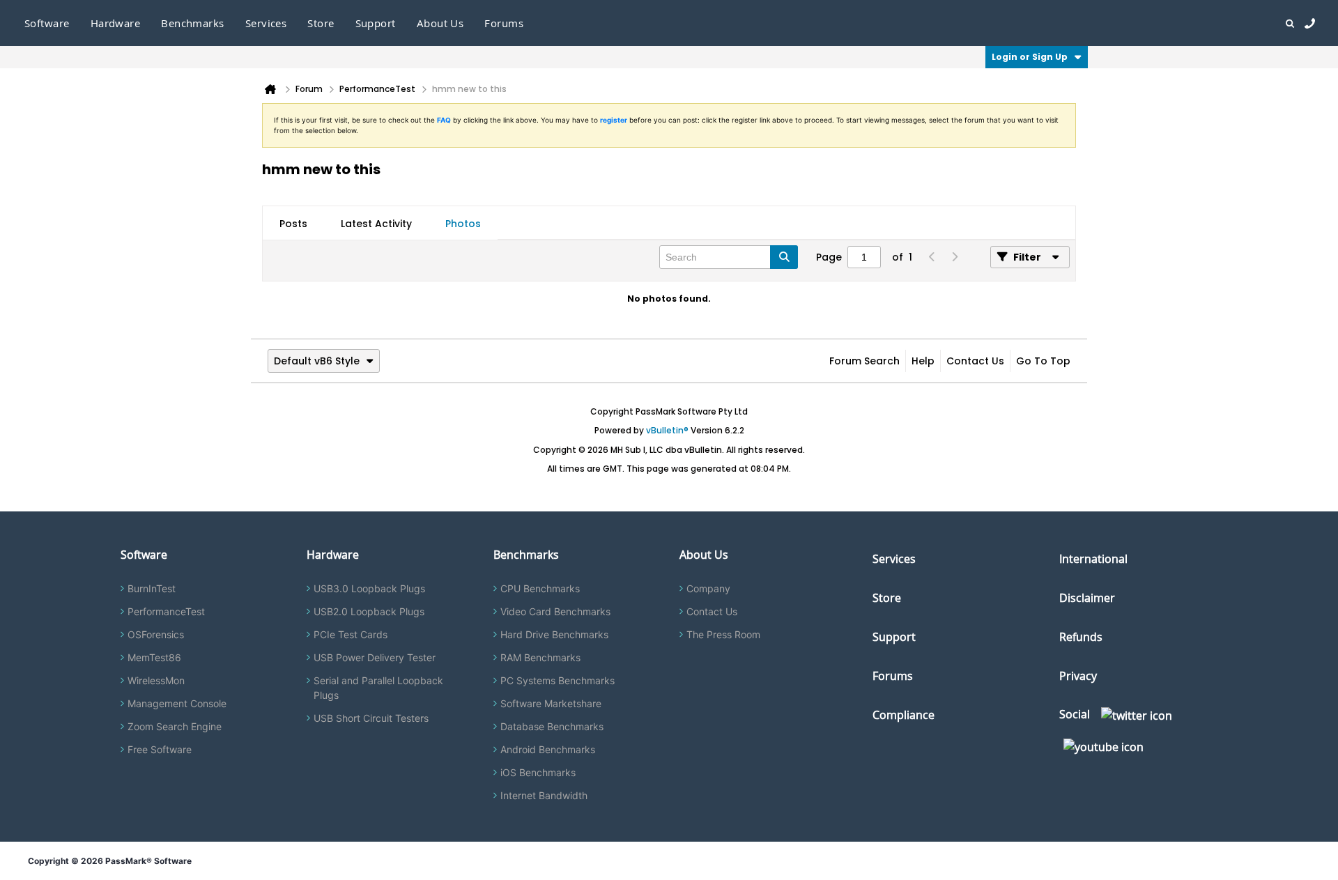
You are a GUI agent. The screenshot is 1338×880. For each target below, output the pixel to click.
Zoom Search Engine (175, 726)
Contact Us (975, 361)
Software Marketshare (550, 703)
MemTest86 (154, 657)
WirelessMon (156, 680)
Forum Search (864, 361)
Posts (293, 224)
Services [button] (266, 23)
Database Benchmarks (551, 726)
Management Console (177, 703)
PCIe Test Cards (350, 634)
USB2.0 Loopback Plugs (369, 611)
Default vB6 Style (317, 361)
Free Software (160, 749)
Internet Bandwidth (543, 795)
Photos (463, 224)
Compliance (903, 715)
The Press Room (723, 634)
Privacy (1078, 676)
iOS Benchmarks (538, 772)
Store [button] (320, 23)
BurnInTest (152, 588)
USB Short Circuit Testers (371, 718)
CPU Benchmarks (540, 588)
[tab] (293, 223)
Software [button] (47, 23)
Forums (503, 23)
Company (708, 588)
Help (923, 361)
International (1093, 558)
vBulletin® (667, 430)
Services (894, 558)
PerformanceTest (166, 611)
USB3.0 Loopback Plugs (369, 588)
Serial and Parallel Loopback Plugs (378, 687)
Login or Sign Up (1030, 57)
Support (375, 23)
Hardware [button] (116, 23)
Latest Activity (376, 224)
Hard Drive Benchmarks (554, 634)
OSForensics (156, 634)
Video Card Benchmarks (555, 611)
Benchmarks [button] (192, 23)
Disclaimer (1087, 597)
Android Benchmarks (547, 749)
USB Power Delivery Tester (375, 657)
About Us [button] (440, 23)
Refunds (1080, 636)
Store (886, 597)
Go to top (1043, 361)
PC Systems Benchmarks (557, 680)
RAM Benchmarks (540, 657)
